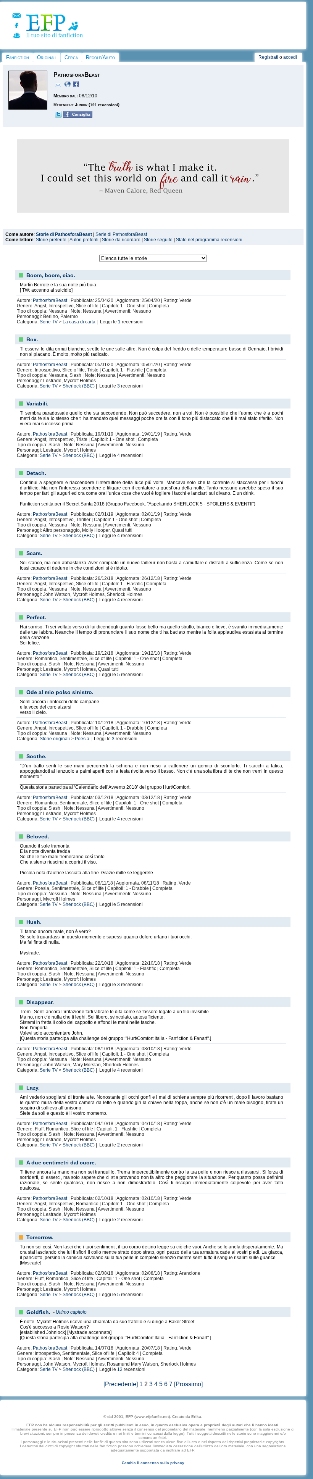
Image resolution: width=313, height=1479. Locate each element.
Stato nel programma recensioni (209, 239)
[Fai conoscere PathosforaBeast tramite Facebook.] (77, 116)
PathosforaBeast (50, 300)
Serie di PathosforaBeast (121, 234)
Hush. (34, 922)
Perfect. (36, 617)
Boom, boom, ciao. (50, 275)
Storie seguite (158, 239)
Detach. (36, 473)
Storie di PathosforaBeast (64, 234)
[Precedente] (120, 1384)
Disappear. (40, 1002)
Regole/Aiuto (100, 57)
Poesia (82, 738)
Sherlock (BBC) (79, 386)
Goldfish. (38, 1312)
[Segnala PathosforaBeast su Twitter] (58, 116)
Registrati (268, 57)
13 (120, 1369)
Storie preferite (51, 239)
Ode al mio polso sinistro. (60, 692)
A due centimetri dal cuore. (61, 1162)
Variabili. (37, 403)
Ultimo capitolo (71, 1312)
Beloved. (37, 836)
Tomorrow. (39, 1237)
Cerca (71, 57)
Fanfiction (17, 57)
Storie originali (55, 738)
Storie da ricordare (121, 239)
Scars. (34, 553)
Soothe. (36, 756)
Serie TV (49, 322)
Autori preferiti (83, 239)
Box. (32, 339)
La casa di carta (79, 322)
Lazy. (33, 1088)
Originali (46, 57)
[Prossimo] (188, 1384)
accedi (290, 57)
